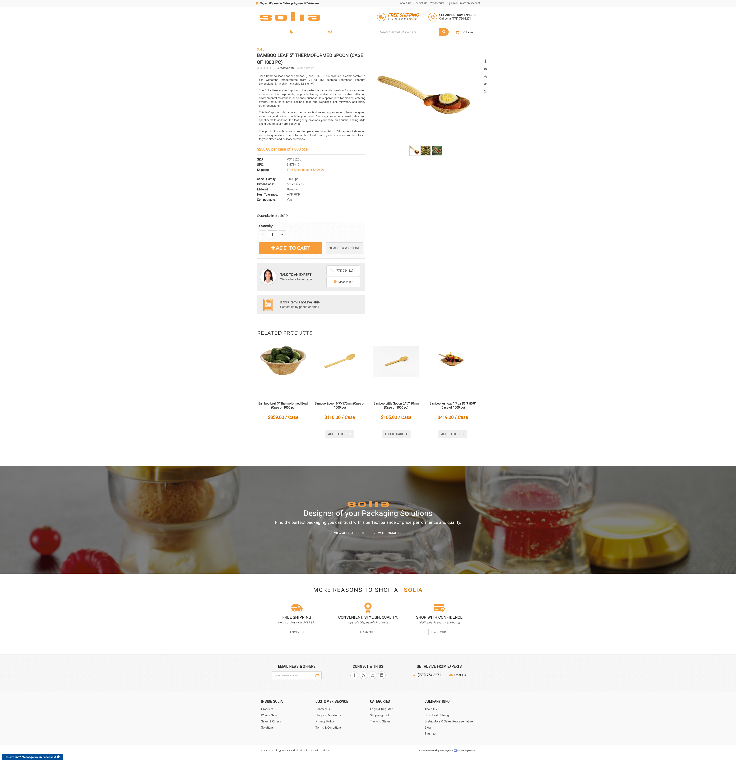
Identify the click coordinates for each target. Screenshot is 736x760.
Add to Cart (293, 248)
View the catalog (387, 533)
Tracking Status (380, 721)
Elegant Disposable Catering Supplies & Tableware (288, 3)
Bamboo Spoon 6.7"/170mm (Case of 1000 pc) (340, 405)
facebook (354, 675)
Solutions (267, 727)
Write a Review (305, 68)
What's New (343, 32)
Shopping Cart (379, 715)
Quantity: (266, 226)
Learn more (297, 632)
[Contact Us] (268, 304)
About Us (405, 3)
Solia (413, 590)
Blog (428, 727)
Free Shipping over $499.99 (305, 170)
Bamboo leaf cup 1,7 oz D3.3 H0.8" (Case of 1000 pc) (453, 405)
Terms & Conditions (328, 727)
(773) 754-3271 (345, 270)
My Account (437, 3)
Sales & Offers (307, 32)
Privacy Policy (325, 721)
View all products (349, 533)
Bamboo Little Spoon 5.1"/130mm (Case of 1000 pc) (396, 405)
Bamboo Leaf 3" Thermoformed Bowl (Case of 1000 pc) (283, 405)
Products (273, 32)
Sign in (451, 3)
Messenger (345, 282)
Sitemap (430, 733)
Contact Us (420, 3)
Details (283, 369)
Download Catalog (437, 715)
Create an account (469, 3)
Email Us (460, 675)
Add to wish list (346, 248)
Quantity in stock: (272, 216)
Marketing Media (464, 750)
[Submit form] (317, 675)
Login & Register (381, 709)
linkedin (382, 675)
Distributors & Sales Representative (449, 721)
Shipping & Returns (328, 715)
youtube (363, 675)
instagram (372, 675)
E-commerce (424, 750)
